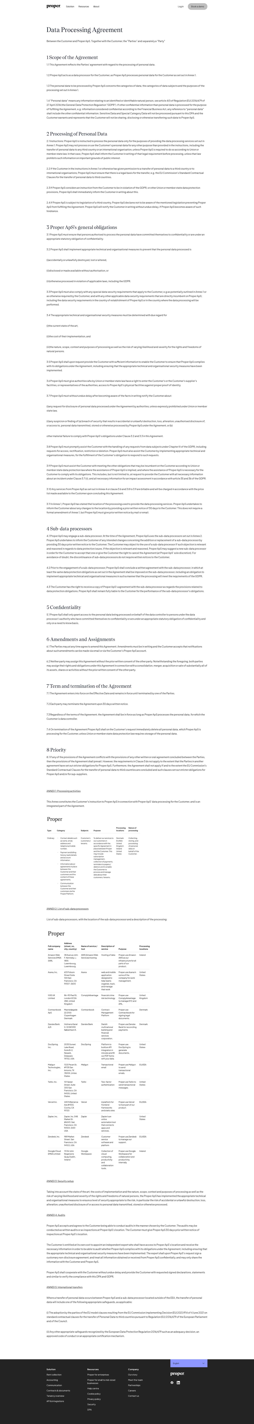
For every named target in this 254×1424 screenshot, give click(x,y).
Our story (132, 1374)
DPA (89, 1409)
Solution (70, 6)
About (96, 6)
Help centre (93, 1388)
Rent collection (54, 1374)
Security (91, 1404)
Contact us (133, 1395)
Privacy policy (94, 1399)
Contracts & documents (58, 1390)
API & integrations (55, 1401)
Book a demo (197, 6)
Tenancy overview (55, 1395)
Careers (132, 1390)
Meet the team (135, 1380)
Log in (181, 6)
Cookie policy (94, 1393)
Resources (83, 6)
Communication (54, 1385)
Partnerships (134, 1385)
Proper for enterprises (98, 1374)
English (176, 1363)
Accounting (52, 1380)
